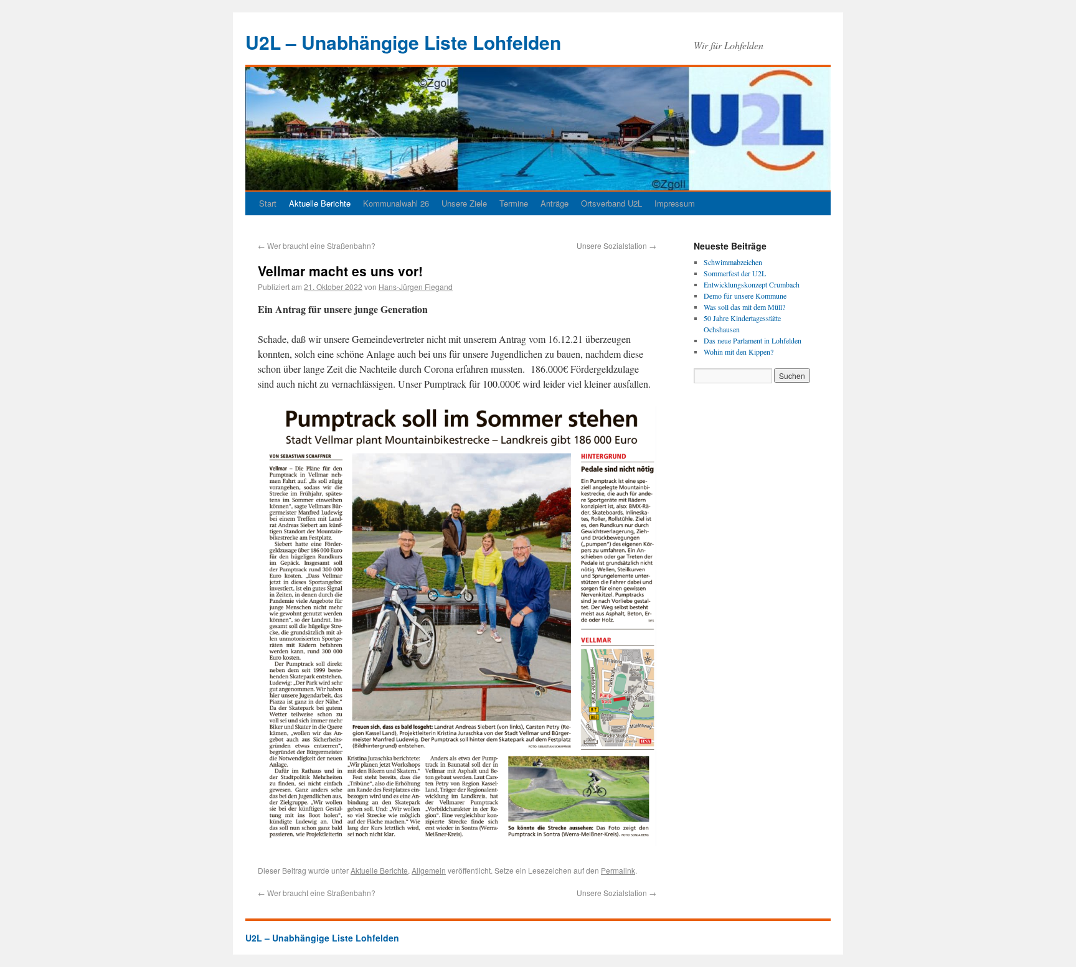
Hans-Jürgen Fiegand (416, 286)
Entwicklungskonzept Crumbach (752, 284)
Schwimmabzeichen (733, 262)
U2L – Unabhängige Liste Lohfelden (403, 42)
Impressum (674, 203)
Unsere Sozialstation (616, 245)
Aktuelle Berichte (320, 203)
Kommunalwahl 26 (396, 203)
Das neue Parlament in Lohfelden (752, 340)
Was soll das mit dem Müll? (744, 307)
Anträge (554, 203)
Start (267, 203)
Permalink (618, 870)
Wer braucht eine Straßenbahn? (316, 245)
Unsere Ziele (464, 203)
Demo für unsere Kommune (745, 296)
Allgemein (429, 870)
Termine (513, 203)
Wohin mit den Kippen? (738, 352)
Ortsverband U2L (611, 203)
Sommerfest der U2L (735, 273)
